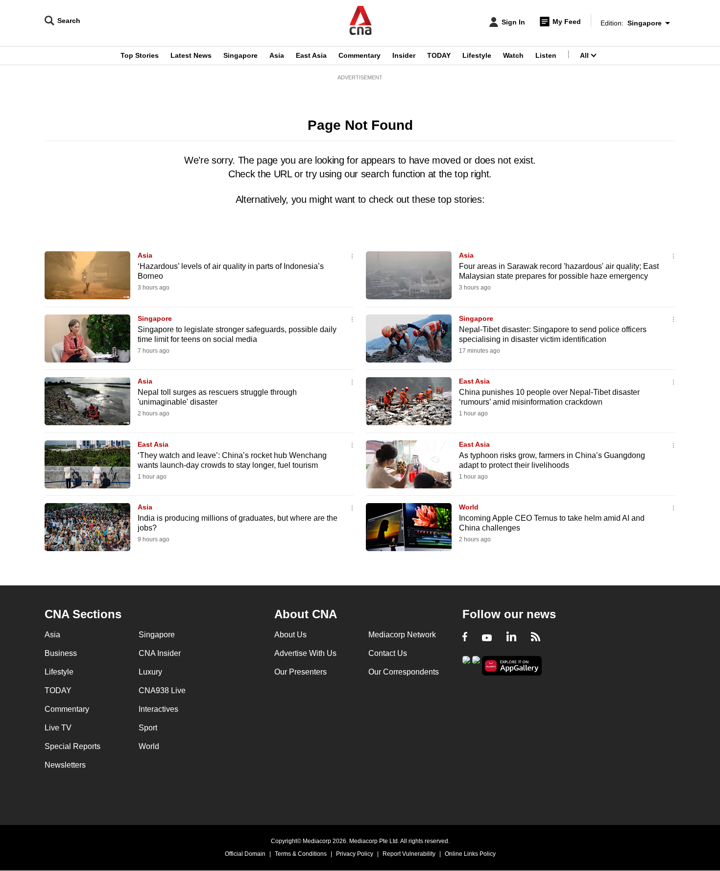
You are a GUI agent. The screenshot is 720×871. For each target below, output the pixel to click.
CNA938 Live (162, 690)
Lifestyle (476, 55)
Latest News (191, 55)
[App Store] (476, 665)
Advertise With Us (305, 653)
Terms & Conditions (301, 853)
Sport (148, 728)
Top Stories (139, 55)
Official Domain (245, 853)
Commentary (359, 55)
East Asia (311, 55)
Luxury (150, 672)
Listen (545, 55)
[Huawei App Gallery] (512, 666)
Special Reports (72, 746)
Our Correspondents (403, 672)
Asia (276, 55)
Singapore (240, 55)
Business (61, 653)
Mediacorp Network (402, 634)
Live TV (58, 728)
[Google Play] (466, 665)
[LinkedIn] (511, 637)
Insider (403, 55)
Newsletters (65, 765)
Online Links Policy (470, 853)
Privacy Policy (354, 853)
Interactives (158, 709)
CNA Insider (160, 653)
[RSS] (535, 637)
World (469, 507)
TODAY (439, 55)
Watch (513, 55)
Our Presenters (300, 672)
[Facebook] (464, 637)
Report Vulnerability (409, 853)
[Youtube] (487, 637)
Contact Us (387, 653)
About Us (290, 634)
